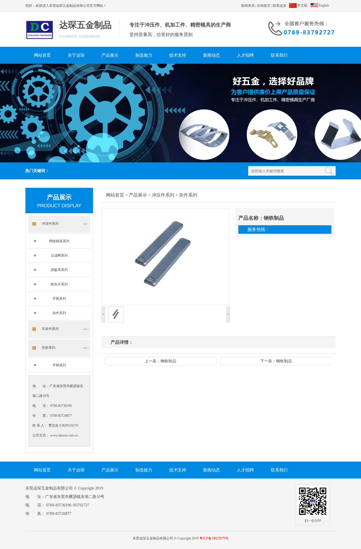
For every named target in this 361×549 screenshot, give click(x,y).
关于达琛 (76, 55)
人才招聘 (245, 55)
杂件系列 (59, 313)
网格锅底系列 (59, 241)
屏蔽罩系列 (59, 270)
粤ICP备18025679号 (213, 538)
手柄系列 (59, 299)
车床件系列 (50, 329)
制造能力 (143, 55)
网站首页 (42, 55)
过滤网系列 (59, 255)
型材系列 (48, 348)
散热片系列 (59, 284)
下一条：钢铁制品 (276, 361)
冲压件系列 (50, 224)
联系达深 (279, 6)
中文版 (302, 5)
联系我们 (279, 55)
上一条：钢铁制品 (160, 361)
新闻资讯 (248, 6)
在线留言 (263, 6)
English (324, 5)
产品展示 (110, 55)
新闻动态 (211, 55)
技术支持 (177, 55)
